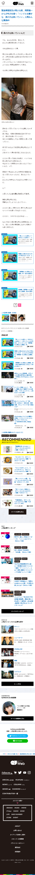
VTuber (8, 811)
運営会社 (17, 847)
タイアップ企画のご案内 (17, 835)
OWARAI (9, 808)
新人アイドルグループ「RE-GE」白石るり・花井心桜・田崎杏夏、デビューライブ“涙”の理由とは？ (23, 403)
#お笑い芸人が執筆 (23, 328)
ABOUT (17, 826)
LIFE (8, 814)
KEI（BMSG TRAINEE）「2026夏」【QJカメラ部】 (23, 551)
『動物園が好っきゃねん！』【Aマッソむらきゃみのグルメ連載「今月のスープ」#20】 (22, 448)
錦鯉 (15, 660)
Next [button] (30, 708)
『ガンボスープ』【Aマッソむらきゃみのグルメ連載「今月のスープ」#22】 (22, 458)
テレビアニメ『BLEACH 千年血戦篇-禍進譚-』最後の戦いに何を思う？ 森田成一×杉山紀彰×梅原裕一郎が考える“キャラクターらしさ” (23, 601)
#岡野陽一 (10, 331)
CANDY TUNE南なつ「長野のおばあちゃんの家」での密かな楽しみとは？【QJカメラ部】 (23, 583)
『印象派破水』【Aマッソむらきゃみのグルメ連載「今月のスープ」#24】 (22, 501)
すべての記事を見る (17, 512)
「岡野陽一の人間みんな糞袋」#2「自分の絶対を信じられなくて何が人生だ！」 (25, 272)
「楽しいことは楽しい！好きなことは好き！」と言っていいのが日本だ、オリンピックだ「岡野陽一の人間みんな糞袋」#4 (25, 236)
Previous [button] (2, 708)
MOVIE (23, 808)
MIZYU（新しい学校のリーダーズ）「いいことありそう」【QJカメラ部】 (23, 539)
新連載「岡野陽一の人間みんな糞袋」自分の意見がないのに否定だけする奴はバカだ (25, 290)
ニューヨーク (18, 638)
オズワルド (17, 672)
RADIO (15, 811)
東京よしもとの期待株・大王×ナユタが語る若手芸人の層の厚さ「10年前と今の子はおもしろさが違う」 (23, 375)
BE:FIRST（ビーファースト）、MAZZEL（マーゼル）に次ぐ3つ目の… (23, 653)
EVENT (15, 817)
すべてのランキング (17, 611)
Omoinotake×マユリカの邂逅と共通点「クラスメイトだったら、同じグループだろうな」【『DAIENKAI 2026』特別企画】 (23, 419)
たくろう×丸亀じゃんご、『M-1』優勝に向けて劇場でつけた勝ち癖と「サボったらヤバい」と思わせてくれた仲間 (23, 389)
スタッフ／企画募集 (17, 839)
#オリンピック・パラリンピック (9, 328)
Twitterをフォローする (19, 736)
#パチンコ (4, 331)
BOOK (22, 811)
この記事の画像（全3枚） (9, 313)
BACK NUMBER (16, 814)
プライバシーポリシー (17, 843)
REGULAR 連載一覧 (12, 754)
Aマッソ (16, 626)
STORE (8, 817)
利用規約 (17, 852)
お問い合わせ (17, 830)
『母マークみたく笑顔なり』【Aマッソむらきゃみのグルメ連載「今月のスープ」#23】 (22, 491)
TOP (4, 754)
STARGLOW (18, 649)
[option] (5, 317)
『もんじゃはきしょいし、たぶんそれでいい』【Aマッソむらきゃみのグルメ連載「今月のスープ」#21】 (22, 469)
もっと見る (17, 684)
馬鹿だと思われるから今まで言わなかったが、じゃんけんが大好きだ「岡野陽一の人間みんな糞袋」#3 (25, 254)
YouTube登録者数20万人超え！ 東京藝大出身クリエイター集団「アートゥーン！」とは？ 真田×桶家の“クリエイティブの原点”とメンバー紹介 (23, 568)
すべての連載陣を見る (17, 718)
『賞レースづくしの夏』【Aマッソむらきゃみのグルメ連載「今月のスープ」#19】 (22, 480)
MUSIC (16, 808)
